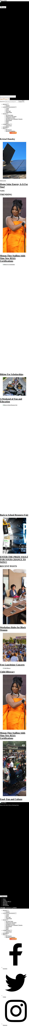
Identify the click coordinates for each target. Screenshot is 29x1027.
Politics (7, 121)
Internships (5, 904)
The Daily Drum (9, 115)
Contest (7, 108)
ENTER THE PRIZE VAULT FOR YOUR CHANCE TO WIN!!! (14, 559)
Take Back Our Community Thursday (14, 119)
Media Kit (5, 902)
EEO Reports (9, 129)
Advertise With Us (7, 901)
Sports (7, 123)
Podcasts (8, 105)
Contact (4, 900)
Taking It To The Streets (11, 116)
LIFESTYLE (9, 125)
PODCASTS (3, 180)
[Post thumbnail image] (14, 178)
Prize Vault (8, 111)
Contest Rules (9, 112)
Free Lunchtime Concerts (12, 664)
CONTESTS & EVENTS (8, 107)
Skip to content (3, 0)
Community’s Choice (10, 117)
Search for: (2, 101)
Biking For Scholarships (11, 374)
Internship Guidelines (10, 131)
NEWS (4, 113)
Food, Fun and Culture (11, 799)
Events (7, 109)
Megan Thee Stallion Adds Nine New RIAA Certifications (12, 258)
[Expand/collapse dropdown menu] (8, 104)
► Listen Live (13, 132)
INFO (4, 128)
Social (3, 7)
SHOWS (5, 104)
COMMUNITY (6, 124)
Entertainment (9, 120)
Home (4, 899)
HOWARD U (6, 127)
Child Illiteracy (7, 671)
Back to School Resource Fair (14, 515)
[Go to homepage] (3, 802)
